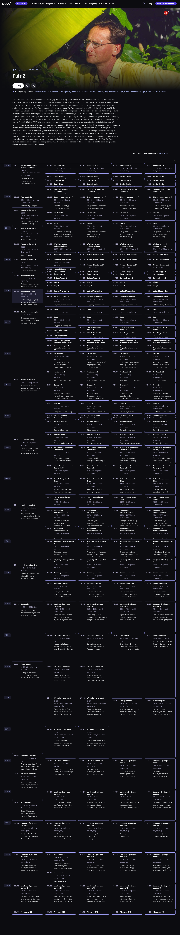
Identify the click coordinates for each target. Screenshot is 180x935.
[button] (174, 160)
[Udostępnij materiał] (33, 86)
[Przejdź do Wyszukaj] (144, 3)
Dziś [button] (133, 153)
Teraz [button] (139, 153)
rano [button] (145, 153)
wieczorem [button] (153, 153)
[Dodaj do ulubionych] (27, 86)
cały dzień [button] (163, 153)
